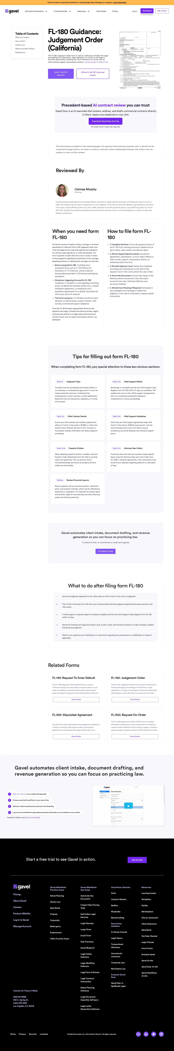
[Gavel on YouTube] (138, 1034)
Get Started (147, 11)
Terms (13, 1034)
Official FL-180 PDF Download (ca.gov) (92, 73)
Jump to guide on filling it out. (96, 62)
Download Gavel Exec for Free (105, 121)
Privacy (22, 1034)
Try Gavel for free (105, 551)
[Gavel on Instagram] (161, 1034)
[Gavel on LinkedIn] (146, 1034)
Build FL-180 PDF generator (61, 73)
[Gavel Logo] (11, 11)
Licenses (44, 1034)
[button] (36, 11)
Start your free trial (20, 794)
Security (33, 1034)
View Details (76, 699)
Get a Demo (162, 11)
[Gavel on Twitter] (153, 1034)
